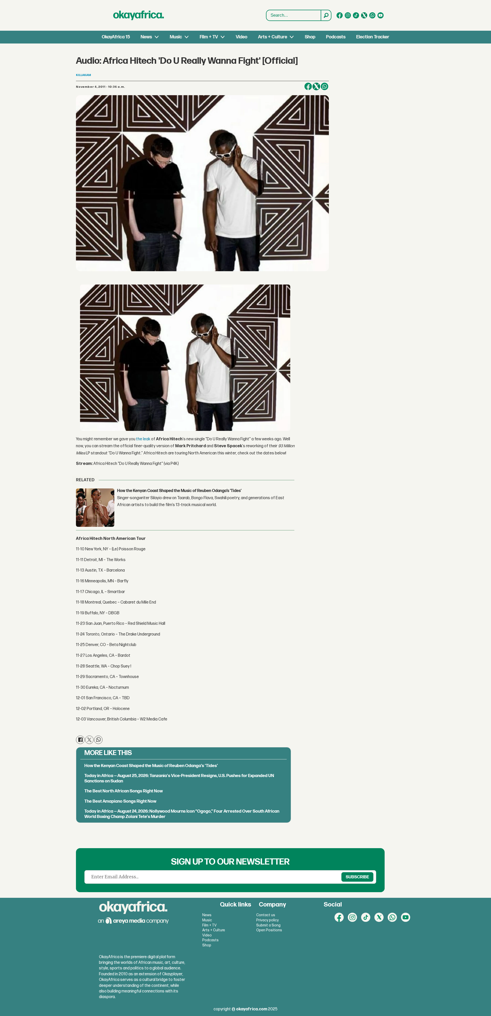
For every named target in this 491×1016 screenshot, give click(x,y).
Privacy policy (267, 920)
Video (241, 37)
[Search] (326, 15)
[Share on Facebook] (308, 86)
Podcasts (335, 37)
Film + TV (209, 37)
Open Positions (269, 930)
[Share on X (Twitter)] (316, 86)
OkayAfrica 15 (116, 37)
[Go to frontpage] (138, 15)
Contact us (265, 915)
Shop (310, 37)
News (146, 37)
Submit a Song (268, 925)
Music (176, 37)
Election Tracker (372, 37)
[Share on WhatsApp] (324, 86)
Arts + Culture (272, 37)
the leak (143, 439)
